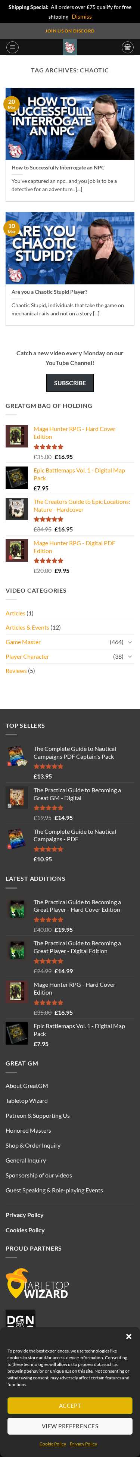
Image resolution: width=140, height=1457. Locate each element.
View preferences (70, 1426)
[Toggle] (129, 641)
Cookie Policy (53, 1444)
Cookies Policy (25, 1229)
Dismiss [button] (82, 16)
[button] (129, 1336)
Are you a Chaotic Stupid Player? (49, 292)
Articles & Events (27, 627)
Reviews (16, 670)
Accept (70, 1405)
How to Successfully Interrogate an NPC (58, 168)
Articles (15, 613)
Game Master (23, 641)
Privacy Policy (83, 1444)
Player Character (27, 656)
